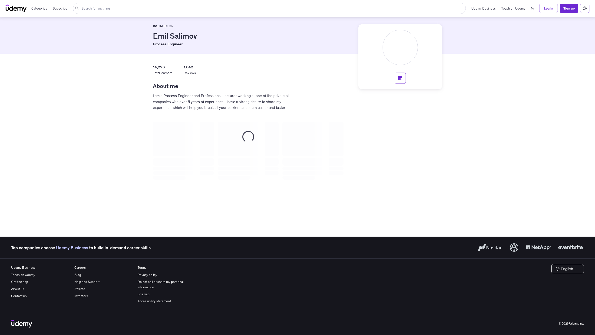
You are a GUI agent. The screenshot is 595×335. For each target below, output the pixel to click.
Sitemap (143, 294)
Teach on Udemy (23, 275)
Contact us (19, 296)
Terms (142, 267)
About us (17, 289)
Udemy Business (72, 247)
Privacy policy (147, 275)
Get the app (19, 282)
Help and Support (87, 282)
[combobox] (270, 8)
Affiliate (79, 289)
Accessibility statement (154, 301)
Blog (77, 275)
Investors (81, 296)
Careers (80, 267)
